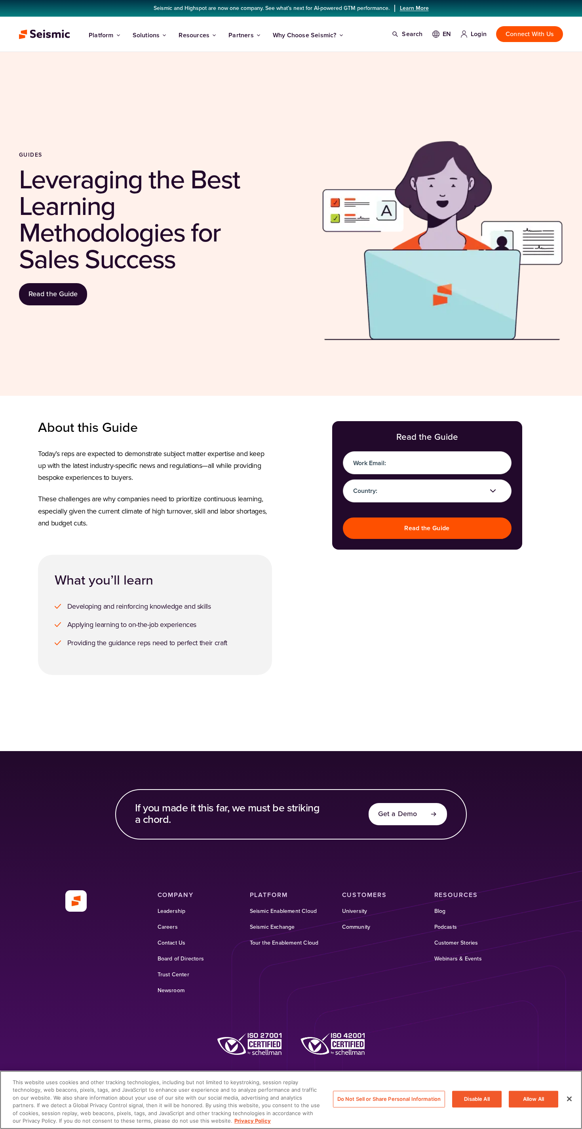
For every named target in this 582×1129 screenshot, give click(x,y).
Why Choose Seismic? (305, 35)
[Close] (569, 1099)
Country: (365, 491)
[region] (291, 1100)
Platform (101, 35)
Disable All (476, 1099)
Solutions (146, 35)
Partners (241, 35)
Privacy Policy (252, 1120)
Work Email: (369, 463)
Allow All (533, 1099)
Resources (194, 35)
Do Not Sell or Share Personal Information (389, 1099)
